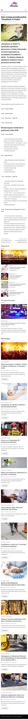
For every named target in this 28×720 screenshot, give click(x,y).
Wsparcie (6, 402)
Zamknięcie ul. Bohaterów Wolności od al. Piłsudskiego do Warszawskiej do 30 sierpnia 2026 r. (13, 658)
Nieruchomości (12, 282)
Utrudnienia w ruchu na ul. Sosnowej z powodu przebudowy (13, 545)
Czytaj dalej (4, 379)
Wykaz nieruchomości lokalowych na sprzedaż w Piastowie (17, 285)
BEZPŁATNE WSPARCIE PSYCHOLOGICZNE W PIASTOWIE (13, 584)
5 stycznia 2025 (5, 326)
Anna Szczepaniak (12, 21)
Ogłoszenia (9, 470)
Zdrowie (10, 402)
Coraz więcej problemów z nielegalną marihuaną (21, 241)
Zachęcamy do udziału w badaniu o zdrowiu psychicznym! (17, 268)
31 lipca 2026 (12, 287)
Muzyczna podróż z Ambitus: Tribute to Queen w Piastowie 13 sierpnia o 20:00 (14, 366)
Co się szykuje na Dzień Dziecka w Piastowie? (6, 241)
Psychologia (3, 580)
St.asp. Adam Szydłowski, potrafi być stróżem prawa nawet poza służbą (13, 323)
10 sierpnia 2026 (13, 270)
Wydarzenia (10, 255)
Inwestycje (3, 692)
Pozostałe (3, 14)
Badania (10, 265)
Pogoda (9, 505)
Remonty (8, 542)
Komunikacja (3, 542)
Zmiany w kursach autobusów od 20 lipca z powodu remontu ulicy (13, 620)
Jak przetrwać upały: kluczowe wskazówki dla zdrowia (16, 293)
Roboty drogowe (9, 616)
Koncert (4, 255)
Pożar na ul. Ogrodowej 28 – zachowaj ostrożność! (16, 276)
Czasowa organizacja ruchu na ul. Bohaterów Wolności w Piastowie (12, 696)
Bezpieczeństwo (12, 290)
